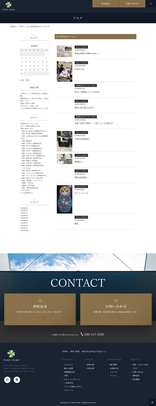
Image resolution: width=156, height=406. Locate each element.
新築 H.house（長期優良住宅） (32, 148)
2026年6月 (24, 208)
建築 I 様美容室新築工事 (30, 188)
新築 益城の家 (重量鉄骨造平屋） (33, 165)
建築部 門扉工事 (27, 183)
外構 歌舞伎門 (27, 141)
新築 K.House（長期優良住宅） (32, 153)
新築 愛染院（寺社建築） (30, 161)
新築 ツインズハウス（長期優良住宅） (34, 175)
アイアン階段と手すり (73, 387)
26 (34, 69)
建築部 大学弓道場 (28, 185)
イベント (113, 376)
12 (34, 62)
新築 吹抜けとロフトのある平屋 (32, 178)
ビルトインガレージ (72, 379)
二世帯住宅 (68, 383)
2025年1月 (24, 228)
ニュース (113, 372)
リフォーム (68, 390)
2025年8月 (24, 218)
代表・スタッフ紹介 (141, 365)
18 (30, 65)
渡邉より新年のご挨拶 (27, 103)
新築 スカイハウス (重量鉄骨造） (33, 173)
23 (22, 69)
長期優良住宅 (69, 372)
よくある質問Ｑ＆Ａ (27, 193)
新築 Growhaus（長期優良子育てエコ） (35, 131)
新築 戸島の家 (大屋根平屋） (32, 163)
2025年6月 (24, 220)
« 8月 (22, 80)
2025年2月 (24, 225)
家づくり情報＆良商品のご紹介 (30, 126)
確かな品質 (68, 368)
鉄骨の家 (90, 365)
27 (38, 69)
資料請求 (136, 376)
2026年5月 (24, 210)
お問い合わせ (138, 372)
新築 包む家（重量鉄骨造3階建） (33, 133)
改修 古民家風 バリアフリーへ (32, 180)
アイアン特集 (26, 168)
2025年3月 (24, 223)
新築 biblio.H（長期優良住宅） (32, 151)
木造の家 (90, 368)
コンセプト (68, 365)
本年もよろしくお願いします (30, 106)
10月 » (27, 80)
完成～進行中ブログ (27, 128)
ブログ (135, 368)
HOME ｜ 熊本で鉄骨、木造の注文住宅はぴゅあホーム (84, 351)
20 (38, 65)
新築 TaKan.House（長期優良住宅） (34, 156)
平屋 (66, 376)
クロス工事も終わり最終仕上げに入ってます (34, 108)
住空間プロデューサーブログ (30, 123)
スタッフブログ (25, 190)
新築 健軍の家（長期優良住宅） (32, 158)
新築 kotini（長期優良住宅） (31, 146)
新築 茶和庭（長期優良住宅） (31, 170)
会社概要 (136, 379)
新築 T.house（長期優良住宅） (32, 143)
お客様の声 (114, 368)
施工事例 (113, 365)
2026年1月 (24, 213)
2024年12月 (24, 230)
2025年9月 (24, 215)
